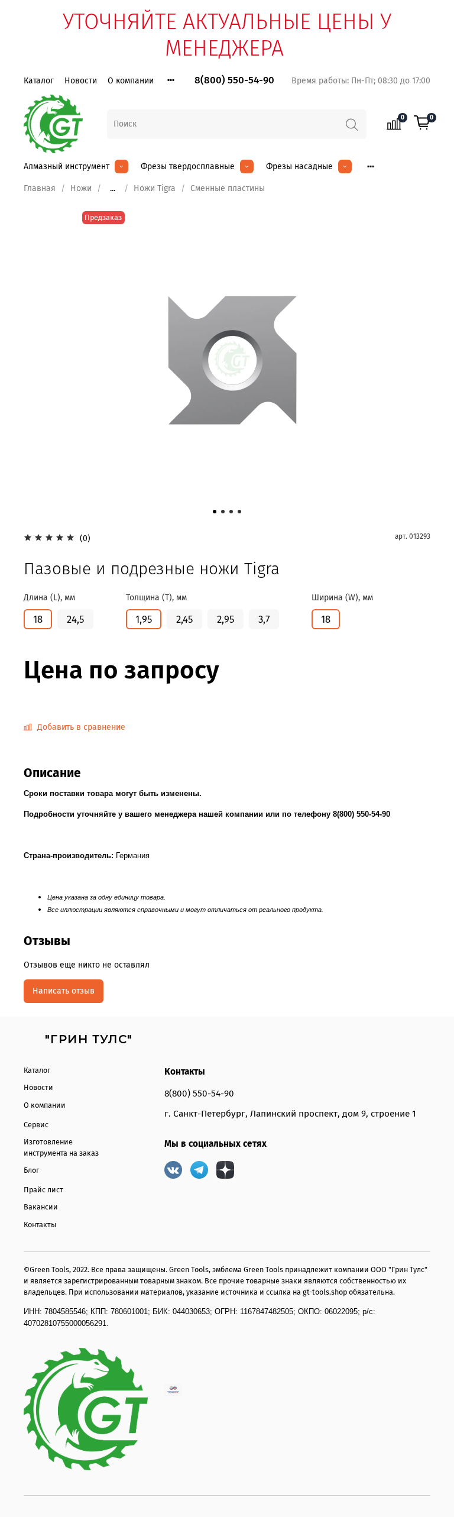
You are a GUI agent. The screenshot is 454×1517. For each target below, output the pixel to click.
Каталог (39, 81)
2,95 (225, 619)
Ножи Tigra (155, 188)
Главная (40, 188)
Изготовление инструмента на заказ (61, 1147)
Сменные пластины (227, 188)
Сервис (36, 1124)
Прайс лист (43, 1189)
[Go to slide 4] (239, 511)
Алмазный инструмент (66, 166)
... (112, 188)
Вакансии (41, 1206)
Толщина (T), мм (156, 598)
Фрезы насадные (299, 166)
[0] (422, 123)
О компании (131, 81)
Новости (80, 81)
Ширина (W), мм (342, 598)
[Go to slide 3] (231, 511)
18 (38, 619)
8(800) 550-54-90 (234, 80)
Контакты (40, 1224)
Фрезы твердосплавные (188, 166)
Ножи (81, 188)
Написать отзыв (64, 991)
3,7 (264, 619)
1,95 (143, 619)
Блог (31, 1170)
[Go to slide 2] (223, 511)
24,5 (75, 619)
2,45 (184, 619)
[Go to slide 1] (214, 511)
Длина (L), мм (49, 598)
